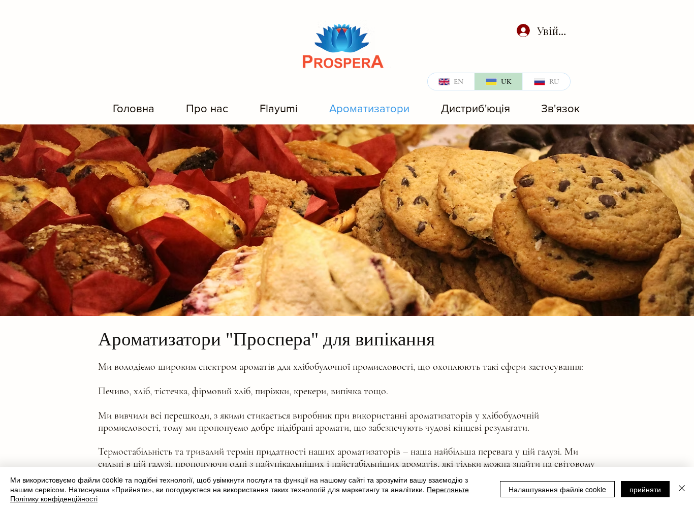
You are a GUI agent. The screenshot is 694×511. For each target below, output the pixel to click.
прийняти (645, 489)
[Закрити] (682, 489)
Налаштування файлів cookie (557, 489)
